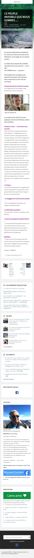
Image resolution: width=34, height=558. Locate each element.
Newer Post (10, 264)
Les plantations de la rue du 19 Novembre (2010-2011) (17, 341)
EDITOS (20, 255)
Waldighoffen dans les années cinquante (16, 374)
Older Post (23, 264)
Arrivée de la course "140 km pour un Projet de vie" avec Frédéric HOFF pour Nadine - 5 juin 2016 (17, 359)
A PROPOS (25, 465)
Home (6, 25)
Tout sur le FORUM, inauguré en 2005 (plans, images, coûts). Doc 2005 (17, 370)
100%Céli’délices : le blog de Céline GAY (16, 517)
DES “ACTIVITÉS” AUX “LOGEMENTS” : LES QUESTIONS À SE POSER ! (14, 296)
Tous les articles (14, 25)
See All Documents (8, 379)
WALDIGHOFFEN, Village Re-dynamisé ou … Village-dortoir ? (15, 292)
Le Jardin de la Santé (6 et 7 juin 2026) (13, 288)
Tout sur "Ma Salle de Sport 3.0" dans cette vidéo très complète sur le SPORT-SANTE (19, 321)
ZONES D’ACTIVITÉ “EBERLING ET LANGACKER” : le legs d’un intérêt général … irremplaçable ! (16, 301)
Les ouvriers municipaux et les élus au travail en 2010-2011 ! (19, 328)
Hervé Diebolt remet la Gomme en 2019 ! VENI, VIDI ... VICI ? (11, 271)
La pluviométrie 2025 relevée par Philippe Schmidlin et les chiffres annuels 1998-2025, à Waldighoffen (16, 306)
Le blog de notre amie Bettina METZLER (16, 504)
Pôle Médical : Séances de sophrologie (22, 270)
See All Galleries (7, 347)
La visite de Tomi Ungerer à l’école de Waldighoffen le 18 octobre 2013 (15, 365)
